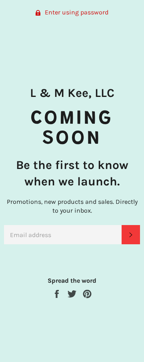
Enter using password (75, 12)
